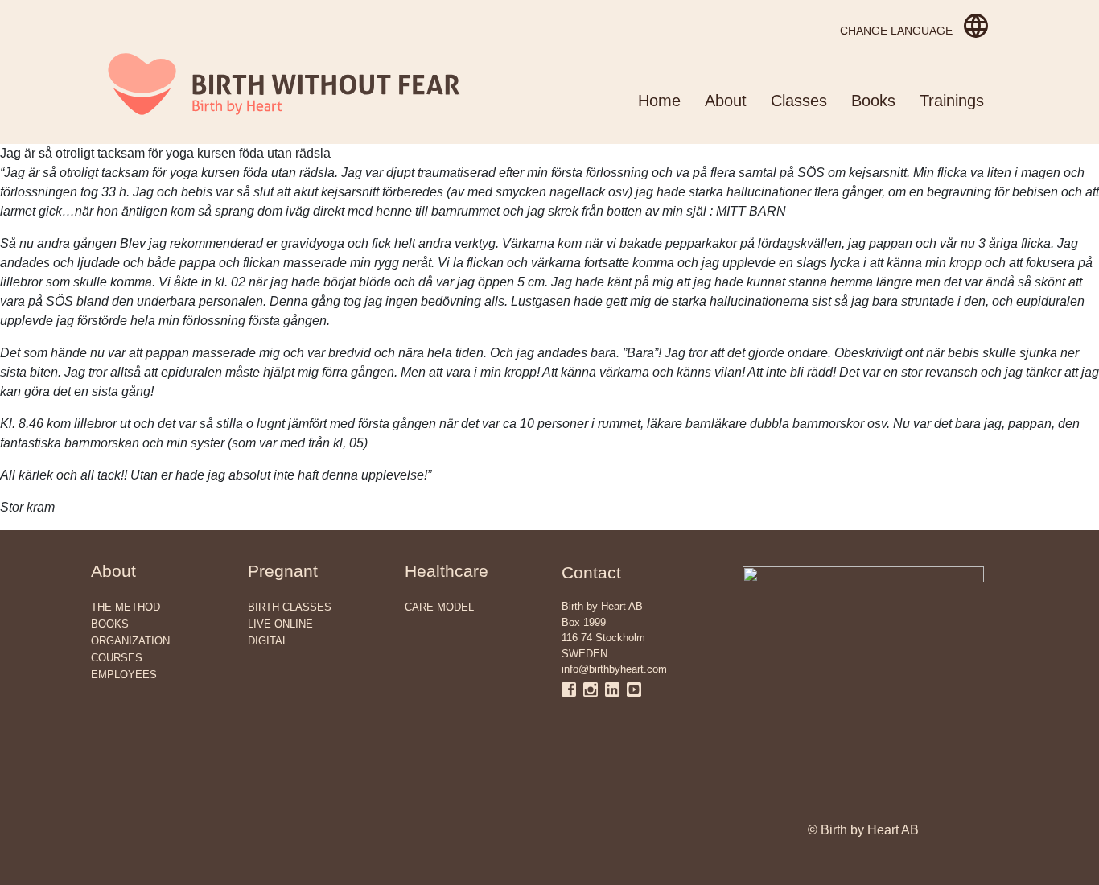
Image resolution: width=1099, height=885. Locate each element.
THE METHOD (125, 607)
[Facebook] (572, 689)
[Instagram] (594, 689)
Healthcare (446, 571)
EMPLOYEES (124, 675)
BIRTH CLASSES (289, 607)
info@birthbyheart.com (614, 669)
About (726, 100)
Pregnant (283, 571)
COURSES (116, 658)
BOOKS (110, 624)
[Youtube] (634, 689)
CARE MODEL (439, 607)
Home (659, 100)
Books (873, 100)
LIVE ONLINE (280, 624)
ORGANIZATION (130, 641)
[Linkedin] (616, 689)
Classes (799, 100)
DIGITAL (268, 641)
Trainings (952, 100)
